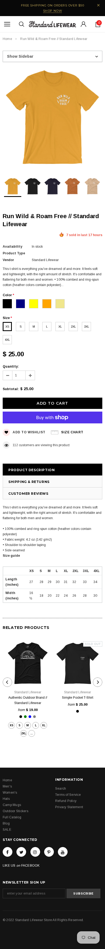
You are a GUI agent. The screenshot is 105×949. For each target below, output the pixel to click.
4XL (7, 339)
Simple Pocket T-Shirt (77, 697)
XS (7, 326)
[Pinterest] (49, 852)
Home (7, 39)
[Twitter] (21, 852)
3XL (86, 326)
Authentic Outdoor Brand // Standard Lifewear (27, 700)
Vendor (8, 260)
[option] (52, 117)
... (31, 733)
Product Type (14, 253)
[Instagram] (35, 852)
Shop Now (52, 11)
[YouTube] (63, 852)
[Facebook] (7, 852)
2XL (73, 326)
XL (60, 326)
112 (15, 445)
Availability (12, 246)
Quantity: (11, 366)
